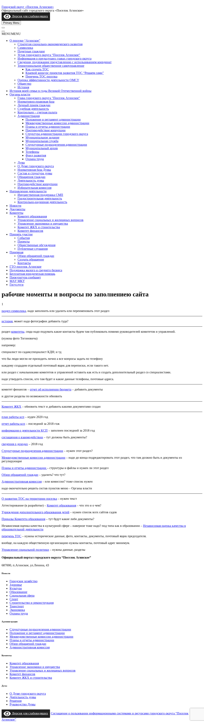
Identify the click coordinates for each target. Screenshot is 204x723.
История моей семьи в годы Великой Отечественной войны (50, 90)
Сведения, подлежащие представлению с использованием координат (65, 62)
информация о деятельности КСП (25, 430)
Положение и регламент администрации (53, 119)
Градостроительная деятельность (40, 198)
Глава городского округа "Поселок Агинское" (49, 98)
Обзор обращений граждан (36, 256)
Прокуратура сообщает (25, 277)
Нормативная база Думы (34, 169)
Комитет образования (32, 216)
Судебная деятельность (33, 108)
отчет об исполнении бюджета (50, 389)
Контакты (24, 263)
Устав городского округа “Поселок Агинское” (49, 55)
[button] (11, 33)
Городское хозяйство (23, 581)
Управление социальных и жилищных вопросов (50, 220)
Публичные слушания (33, 248)
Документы (17, 209)
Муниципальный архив (42, 148)
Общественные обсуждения (36, 245)
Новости (15, 205)
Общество (24, 83)
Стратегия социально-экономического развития (50, 44)
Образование (18, 592)
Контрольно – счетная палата (37, 112)
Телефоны (32, 151)
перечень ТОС (11, 536)
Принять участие (21, 234)
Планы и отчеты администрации (48, 126)
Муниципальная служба (42, 141)
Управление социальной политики (25, 549)
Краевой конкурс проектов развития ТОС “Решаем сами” (65, 73)
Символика (25, 47)
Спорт (14, 599)
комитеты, (18, 331)
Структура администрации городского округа (57, 134)
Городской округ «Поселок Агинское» (28, 7)
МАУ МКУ (17, 281)
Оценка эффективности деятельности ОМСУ (48, 80)
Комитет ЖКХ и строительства (39, 227)
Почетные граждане (31, 51)
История (23, 87)
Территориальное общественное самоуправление (51, 65)
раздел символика (14, 311)
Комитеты (16, 212)
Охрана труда (35, 159)
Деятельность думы (31, 180)
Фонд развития (36, 155)
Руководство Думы (22, 704)
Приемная (16, 252)
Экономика (17, 610)
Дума (21, 162)
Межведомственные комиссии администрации (57, 123)
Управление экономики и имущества (43, 223)
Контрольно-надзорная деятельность (42, 202)
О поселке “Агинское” (25, 40)
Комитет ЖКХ (11, 406)
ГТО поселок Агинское (25, 266)
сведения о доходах (15, 444)
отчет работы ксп (13, 423)
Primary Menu (11, 22)
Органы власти (20, 94)
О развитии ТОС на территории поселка (29, 498)
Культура (16, 588)
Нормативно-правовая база (36, 101)
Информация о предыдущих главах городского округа (54, 58)
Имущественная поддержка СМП (40, 195)
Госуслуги (17, 284)
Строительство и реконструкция (32, 602)
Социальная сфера (22, 595)
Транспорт (17, 606)
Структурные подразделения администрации (56, 144)
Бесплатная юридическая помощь (32, 273)
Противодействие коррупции (46, 130)
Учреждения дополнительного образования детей (35, 512)
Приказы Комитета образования (23, 519)
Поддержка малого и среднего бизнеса (36, 270)
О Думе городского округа (36, 166)
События (24, 238)
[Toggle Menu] (3, 27)
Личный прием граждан (34, 105)
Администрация (29, 116)
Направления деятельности (28, 191)
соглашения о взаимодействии (22, 437)
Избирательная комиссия (34, 187)
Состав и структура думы (35, 173)
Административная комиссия (22, 481)
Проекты (24, 241)
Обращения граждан (31, 177)
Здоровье (16, 584)
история (7, 321)
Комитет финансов (30, 230)
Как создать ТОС (37, 69)
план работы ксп (13, 417)
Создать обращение (31, 259)
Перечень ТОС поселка (41, 76)
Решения (16, 700)
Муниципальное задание (42, 137)
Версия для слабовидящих (29, 16)
